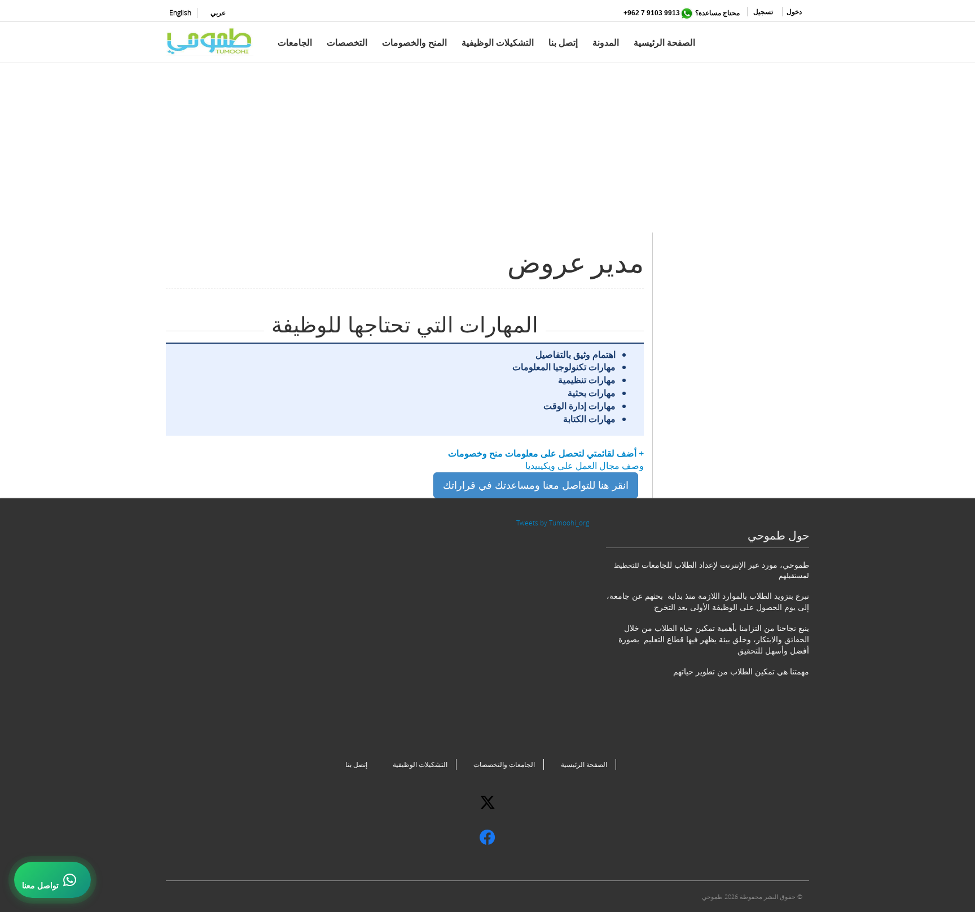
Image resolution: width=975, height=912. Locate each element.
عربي (218, 12)
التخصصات (347, 42)
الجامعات (295, 42)
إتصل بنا (563, 42)
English (180, 12)
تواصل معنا (40, 885)
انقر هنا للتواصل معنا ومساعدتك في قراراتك (536, 485)
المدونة (605, 42)
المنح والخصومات (414, 42)
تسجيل (763, 11)
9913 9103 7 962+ (651, 13)
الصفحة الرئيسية (664, 42)
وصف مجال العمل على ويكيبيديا (584, 465)
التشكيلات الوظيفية (498, 42)
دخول (794, 11)
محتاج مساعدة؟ (717, 12)
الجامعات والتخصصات (504, 764)
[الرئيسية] (214, 41)
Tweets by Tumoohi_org (552, 523)
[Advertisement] (487, 153)
